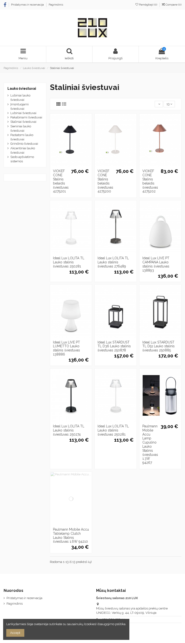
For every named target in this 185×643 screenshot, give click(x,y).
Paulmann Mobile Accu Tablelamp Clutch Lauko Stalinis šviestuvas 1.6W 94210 (71, 535)
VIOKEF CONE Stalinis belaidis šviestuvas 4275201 (61, 181)
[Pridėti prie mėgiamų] (64, 165)
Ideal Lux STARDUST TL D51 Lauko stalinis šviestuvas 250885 (158, 346)
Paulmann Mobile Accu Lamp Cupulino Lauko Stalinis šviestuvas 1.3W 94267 (150, 444)
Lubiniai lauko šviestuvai (20, 98)
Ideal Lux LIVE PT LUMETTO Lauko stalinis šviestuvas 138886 (66, 348)
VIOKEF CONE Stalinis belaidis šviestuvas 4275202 (150, 181)
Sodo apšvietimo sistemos (22, 159)
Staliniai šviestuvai (23, 121)
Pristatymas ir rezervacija (28, 4)
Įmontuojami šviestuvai (19, 106)
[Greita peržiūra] (77, 165)
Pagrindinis (56, 4)
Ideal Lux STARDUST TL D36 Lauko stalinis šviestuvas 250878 (114, 346)
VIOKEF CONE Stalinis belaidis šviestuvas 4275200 (105, 181)
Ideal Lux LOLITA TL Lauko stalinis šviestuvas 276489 (113, 262)
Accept (15, 633)
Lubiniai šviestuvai (23, 113)
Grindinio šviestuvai (24, 143)
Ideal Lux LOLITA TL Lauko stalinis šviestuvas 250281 (68, 262)
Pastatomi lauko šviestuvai (21, 137)
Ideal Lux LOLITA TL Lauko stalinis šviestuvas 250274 (68, 430)
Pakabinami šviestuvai (26, 117)
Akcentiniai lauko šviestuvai (22, 150)
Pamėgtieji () (148, 4)
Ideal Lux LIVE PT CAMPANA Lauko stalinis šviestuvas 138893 (155, 264)
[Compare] (71, 165)
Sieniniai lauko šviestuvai (20, 128)
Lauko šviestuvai (21, 88)
